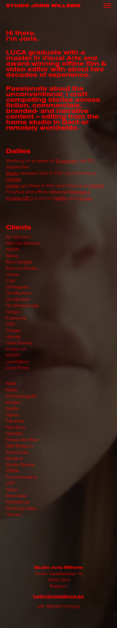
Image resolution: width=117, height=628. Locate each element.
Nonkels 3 (79, 192)
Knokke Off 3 (19, 198)
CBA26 (13, 179)
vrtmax (85, 198)
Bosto (12, 173)
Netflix (60, 198)
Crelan (13, 185)
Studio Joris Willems (43, 5)
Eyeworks (66, 160)
